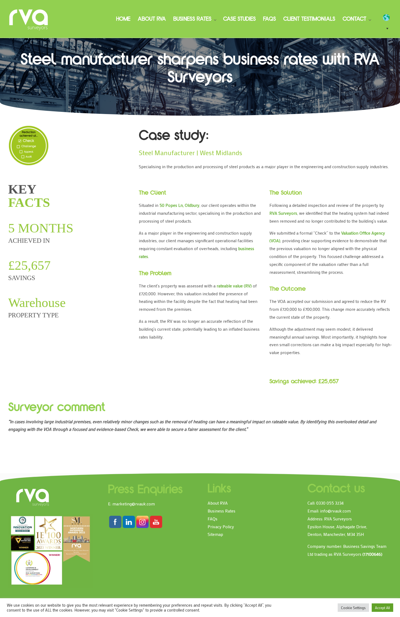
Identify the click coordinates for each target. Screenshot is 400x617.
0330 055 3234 (330, 503)
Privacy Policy (221, 526)
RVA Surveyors (28, 19)
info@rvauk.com (335, 511)
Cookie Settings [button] (353, 607)
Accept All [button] (382, 607)
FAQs (212, 518)
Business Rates (221, 511)
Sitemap (215, 534)
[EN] (389, 17)
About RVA (218, 503)
